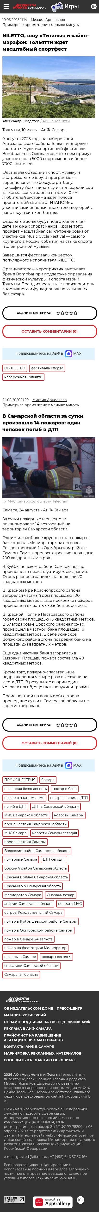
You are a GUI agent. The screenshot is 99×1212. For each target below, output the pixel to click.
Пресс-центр (69, 1008)
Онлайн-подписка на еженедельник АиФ (47, 1022)
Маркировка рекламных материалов (42, 1053)
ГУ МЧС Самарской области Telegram (35, 501)
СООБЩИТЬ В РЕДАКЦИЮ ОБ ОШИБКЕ (40, 1060)
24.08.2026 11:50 (15, 400)
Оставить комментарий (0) (50, 331)
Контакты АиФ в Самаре (29, 1046)
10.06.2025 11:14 (14, 20)
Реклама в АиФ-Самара (28, 1028)
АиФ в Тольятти (56, 121)
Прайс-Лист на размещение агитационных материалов (33, 1037)
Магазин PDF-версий (25, 1015)
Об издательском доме (28, 1008)
